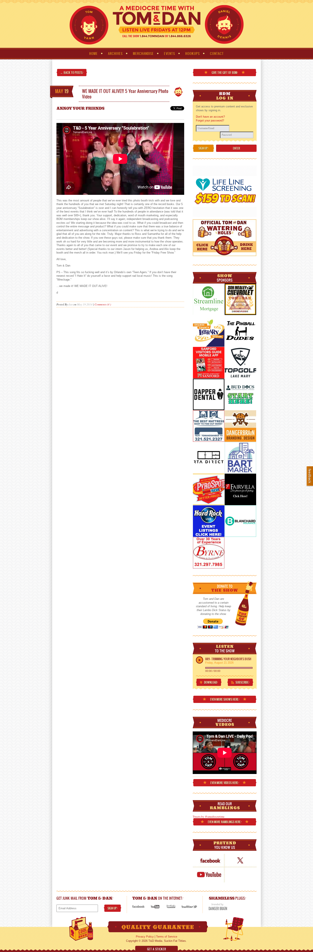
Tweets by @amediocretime (208, 816)
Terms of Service (166, 936)
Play (199, 660)
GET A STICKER (156, 949)
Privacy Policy (145, 936)
